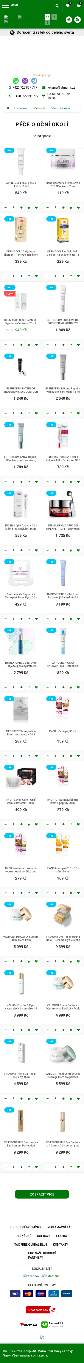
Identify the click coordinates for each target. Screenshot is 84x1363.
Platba (61, 1236)
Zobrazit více (42, 1194)
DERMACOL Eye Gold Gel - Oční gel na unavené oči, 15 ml (63, 255)
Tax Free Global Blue (30, 1244)
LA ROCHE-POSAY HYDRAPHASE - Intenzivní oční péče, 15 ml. (63, 666)
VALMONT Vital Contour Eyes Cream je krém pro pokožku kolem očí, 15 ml (62, 1077)
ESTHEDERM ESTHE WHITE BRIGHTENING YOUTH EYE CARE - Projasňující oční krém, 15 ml (63, 325)
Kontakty (60, 1244)
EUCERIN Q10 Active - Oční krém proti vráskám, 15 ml (21, 527)
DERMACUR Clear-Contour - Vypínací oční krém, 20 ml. (21, 322)
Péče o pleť (38, 108)
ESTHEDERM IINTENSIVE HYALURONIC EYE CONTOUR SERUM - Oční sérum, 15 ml (21, 392)
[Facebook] (31, 1276)
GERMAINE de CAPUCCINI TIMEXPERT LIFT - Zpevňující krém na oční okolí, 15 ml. (63, 529)
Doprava (43, 1236)
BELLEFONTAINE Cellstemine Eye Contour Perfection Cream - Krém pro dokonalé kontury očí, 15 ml (21, 1147)
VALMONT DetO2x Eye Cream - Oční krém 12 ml (21, 938)
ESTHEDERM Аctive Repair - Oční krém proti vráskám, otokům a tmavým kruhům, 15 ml (21, 462)
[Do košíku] (29, 207)
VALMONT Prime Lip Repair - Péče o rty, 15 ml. (21, 1075)
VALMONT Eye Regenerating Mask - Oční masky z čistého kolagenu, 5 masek (63, 940)
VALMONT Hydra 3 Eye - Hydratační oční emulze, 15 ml (21, 1008)
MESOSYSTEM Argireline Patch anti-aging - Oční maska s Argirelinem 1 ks (21, 734)
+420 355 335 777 (26, 96)
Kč (47, 17)
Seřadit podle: (42, 136)
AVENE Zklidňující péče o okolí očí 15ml (21, 185)
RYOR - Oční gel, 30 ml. (63, 731)
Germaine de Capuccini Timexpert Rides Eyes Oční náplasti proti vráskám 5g (21, 597)
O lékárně (23, 1236)
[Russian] (11, 22)
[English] (24, 17)
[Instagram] (50, 1276)
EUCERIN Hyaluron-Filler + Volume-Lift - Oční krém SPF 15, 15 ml (63, 460)
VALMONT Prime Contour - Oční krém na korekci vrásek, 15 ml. (63, 1008)
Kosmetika (20, 108)
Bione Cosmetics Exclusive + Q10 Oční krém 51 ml (63, 185)
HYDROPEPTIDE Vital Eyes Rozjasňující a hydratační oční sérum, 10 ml (63, 597)
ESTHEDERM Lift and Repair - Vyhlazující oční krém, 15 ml (62, 390)
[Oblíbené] (36, 207)
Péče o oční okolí (60, 108)
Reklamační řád (59, 1227)
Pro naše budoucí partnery (42, 1255)
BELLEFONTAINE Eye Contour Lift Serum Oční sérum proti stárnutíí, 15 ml (63, 1145)
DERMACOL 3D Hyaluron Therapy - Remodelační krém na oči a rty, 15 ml (21, 255)
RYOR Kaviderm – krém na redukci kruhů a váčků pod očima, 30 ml (21, 871)
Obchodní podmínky (26, 1227)
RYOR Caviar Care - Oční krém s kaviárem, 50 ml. (21, 801)
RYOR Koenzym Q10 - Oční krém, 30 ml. (63, 870)
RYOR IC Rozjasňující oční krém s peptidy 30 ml (62, 801)
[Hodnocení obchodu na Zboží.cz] (42, 1309)
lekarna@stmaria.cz (61, 87)
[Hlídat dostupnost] (29, 276)
